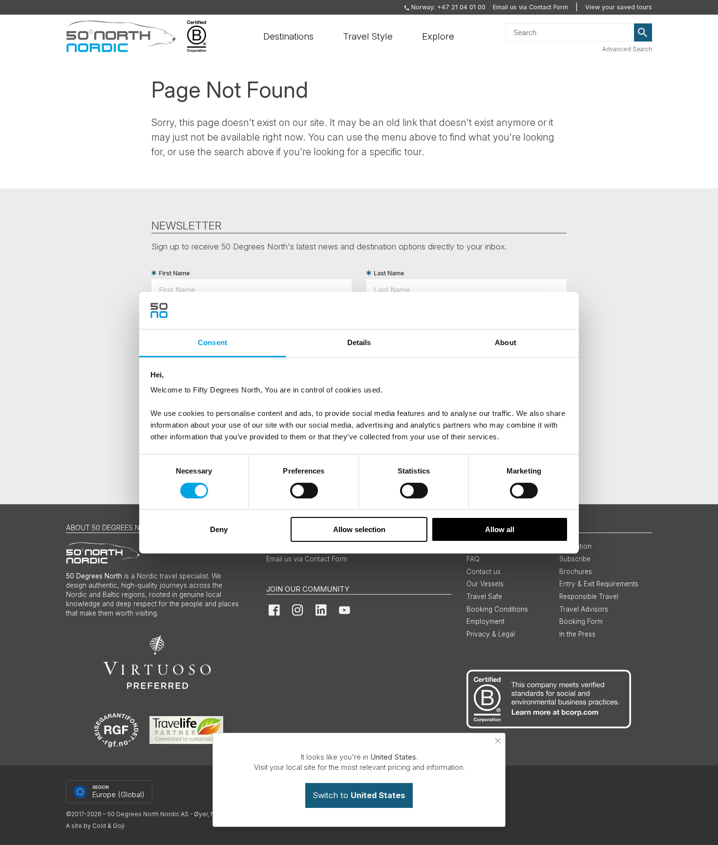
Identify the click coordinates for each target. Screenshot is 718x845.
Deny (219, 529)
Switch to (359, 795)
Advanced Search (627, 49)
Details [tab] (359, 342)
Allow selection (359, 529)
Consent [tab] (212, 342)
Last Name (389, 273)
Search (643, 32)
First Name (174, 273)
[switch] (304, 490)
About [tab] (505, 342)
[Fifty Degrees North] (121, 37)
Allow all (499, 529)
